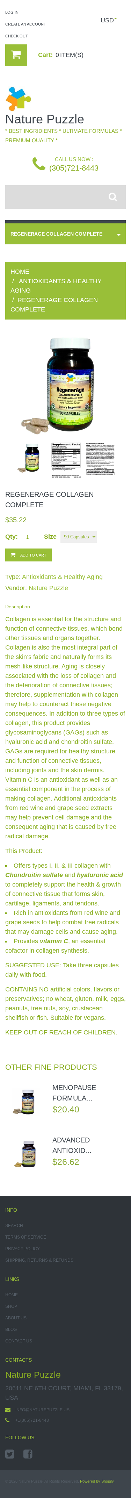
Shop (11, 1306)
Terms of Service (25, 1237)
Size (50, 536)
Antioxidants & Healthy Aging (62, 576)
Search (14, 1225)
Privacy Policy (22, 1248)
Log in (12, 12)
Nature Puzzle (48, 588)
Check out (16, 36)
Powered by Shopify (97, 1481)
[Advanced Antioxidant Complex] (26, 1154)
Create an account (25, 24)
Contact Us (18, 1341)
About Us (16, 1318)
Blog (11, 1329)
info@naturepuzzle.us (42, 1409)
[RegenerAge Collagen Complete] (65, 386)
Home (19, 271)
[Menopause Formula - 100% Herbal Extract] (26, 1102)
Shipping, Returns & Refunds (39, 1260)
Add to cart (33, 555)
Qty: (11, 536)
